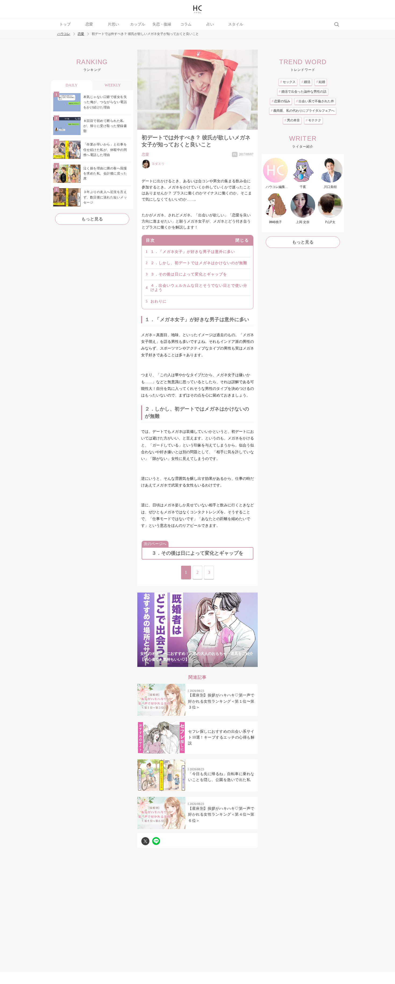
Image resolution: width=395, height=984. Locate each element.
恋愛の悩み (281, 101)
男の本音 (292, 120)
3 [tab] (187, 663)
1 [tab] (165, 663)
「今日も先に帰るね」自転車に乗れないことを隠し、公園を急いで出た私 (221, 777)
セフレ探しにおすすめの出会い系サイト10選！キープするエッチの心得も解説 (221, 737)
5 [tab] (208, 663)
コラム (186, 24)
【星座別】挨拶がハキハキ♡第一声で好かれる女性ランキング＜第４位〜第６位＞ (221, 815)
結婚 (320, 82)
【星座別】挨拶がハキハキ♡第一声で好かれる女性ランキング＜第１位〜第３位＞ (221, 701)
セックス (288, 82)
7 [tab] (230, 663)
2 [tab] (176, 663)
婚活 (305, 82)
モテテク (313, 120)
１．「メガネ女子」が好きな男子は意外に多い (192, 252)
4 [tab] (197, 663)
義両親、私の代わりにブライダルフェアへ (303, 110)
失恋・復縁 (161, 24)
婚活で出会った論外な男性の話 (302, 91)
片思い (113, 24)
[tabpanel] (197, 630)
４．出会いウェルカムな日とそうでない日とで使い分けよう (198, 288)
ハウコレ (63, 34)
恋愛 (89, 24)
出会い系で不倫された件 (315, 101)
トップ (65, 24)
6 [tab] (219, 663)
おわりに (158, 301)
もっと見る (92, 219)
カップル (137, 24)
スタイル (235, 24)
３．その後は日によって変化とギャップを (188, 274)
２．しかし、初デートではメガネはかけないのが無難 (198, 263)
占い (210, 24)
